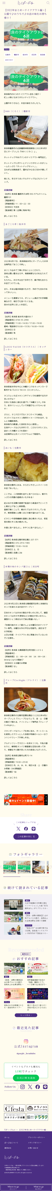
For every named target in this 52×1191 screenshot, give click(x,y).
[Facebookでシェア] (26, 829)
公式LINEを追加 (26, 1078)
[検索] (48, 3)
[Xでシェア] (18, 829)
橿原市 (16, 55)
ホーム (7, 1137)
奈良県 (42, 55)
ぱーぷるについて (11, 1143)
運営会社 (7, 1148)
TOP (5, 1130)
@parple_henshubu (26, 1053)
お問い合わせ (33, 1148)
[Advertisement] (26, 789)
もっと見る (25, 1015)
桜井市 (25, 55)
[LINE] (45, 1087)
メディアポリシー (35, 1143)
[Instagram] (22, 1087)
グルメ (13, 1130)
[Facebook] (37, 1087)
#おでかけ (9, 60)
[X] (30, 1087)
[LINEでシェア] (33, 829)
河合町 (33, 55)
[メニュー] (4, 3)
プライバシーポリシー (36, 1137)
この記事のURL (24, 837)
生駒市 (7, 55)
